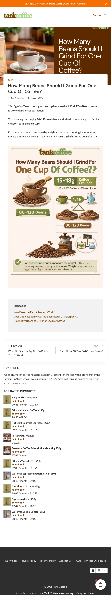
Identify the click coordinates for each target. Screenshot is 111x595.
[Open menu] (105, 15)
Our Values (11, 560)
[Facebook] (93, 570)
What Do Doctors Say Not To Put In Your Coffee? (28, 351)
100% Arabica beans (62, 378)
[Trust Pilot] (105, 570)
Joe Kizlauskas (17, 98)
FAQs (10, 80)
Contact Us (65, 560)
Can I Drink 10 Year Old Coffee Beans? (81, 349)
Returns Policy (47, 560)
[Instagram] (99, 570)
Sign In (97, 15)
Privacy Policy (28, 560)
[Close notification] (106, 4)
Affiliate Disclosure (95, 560)
